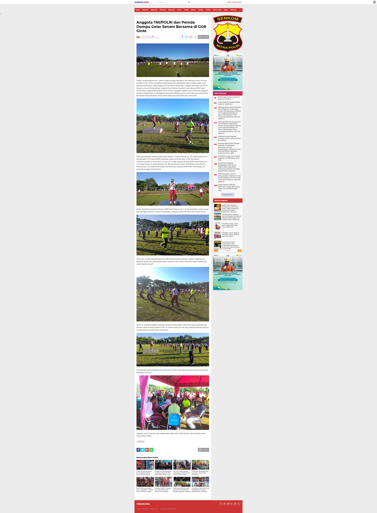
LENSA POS (173, 509)
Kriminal (163, 10)
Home (137, 10)
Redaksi (139, 509)
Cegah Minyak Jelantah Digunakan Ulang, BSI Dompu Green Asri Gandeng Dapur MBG (229, 187)
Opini (226, 10)
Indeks (208, 10)
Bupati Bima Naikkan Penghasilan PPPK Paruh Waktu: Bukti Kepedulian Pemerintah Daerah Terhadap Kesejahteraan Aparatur (229, 167)
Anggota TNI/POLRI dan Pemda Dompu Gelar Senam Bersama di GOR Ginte (171, 26)
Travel (179, 10)
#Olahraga (141, 441)
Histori (193, 10)
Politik (186, 10)
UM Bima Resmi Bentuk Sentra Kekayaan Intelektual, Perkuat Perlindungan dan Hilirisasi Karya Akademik (231, 217)
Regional (154, 10)
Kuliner (200, 10)
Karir (156, 509)
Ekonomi (171, 10)
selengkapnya (228, 194)
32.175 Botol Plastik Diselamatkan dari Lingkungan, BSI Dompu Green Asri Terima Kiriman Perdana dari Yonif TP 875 (226, 245)
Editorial (233, 10)
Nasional (145, 10)
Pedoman (145, 509)
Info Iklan (151, 509)
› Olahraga (143, 18)
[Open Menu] (374, 2)
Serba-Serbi (217, 10)
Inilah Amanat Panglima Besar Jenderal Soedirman (229, 103)
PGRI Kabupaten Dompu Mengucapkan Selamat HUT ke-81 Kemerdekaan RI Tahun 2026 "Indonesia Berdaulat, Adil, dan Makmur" (229, 177)
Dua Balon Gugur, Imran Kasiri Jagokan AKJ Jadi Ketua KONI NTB (229, 158)
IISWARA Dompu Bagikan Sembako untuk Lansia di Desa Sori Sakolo (229, 138)
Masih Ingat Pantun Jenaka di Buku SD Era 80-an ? (229, 98)
